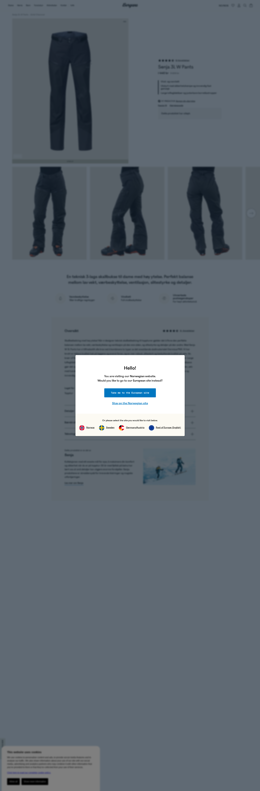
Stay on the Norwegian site (130, 403)
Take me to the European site (130, 392)
